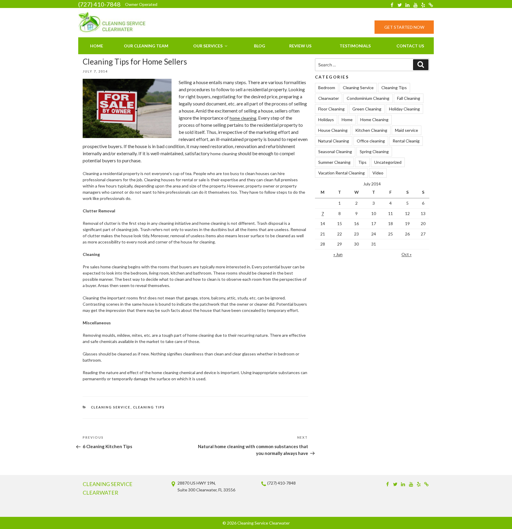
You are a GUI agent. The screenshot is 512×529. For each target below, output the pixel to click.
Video (377, 172)
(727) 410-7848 (99, 4)
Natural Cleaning (333, 140)
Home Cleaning (374, 119)
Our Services (208, 45)
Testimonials (355, 45)
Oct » (406, 254)
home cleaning (243, 118)
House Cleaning (333, 130)
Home (96, 45)
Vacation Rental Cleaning (341, 172)
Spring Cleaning (374, 151)
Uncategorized (387, 162)
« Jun (338, 254)
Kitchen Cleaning (371, 130)
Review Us (300, 45)
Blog (259, 45)
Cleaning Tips (149, 407)
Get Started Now (404, 27)
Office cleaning (371, 140)
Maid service (406, 130)
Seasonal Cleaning (335, 151)
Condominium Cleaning (368, 98)
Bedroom (326, 87)
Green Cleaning (366, 108)
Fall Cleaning (408, 98)
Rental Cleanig (406, 140)
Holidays (326, 119)
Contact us (410, 45)
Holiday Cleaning (404, 108)
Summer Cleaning (334, 162)
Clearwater (328, 98)
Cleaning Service (111, 407)
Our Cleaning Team (146, 45)
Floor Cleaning (331, 108)
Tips (362, 162)
